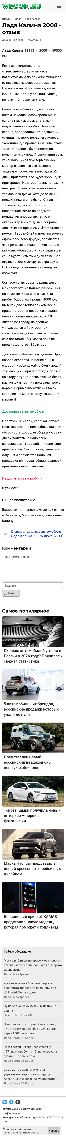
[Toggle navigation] (59, 6)
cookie (35, 1132)
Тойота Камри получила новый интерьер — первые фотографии (32, 815)
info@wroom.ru (11, 1113)
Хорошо (54, 1130)
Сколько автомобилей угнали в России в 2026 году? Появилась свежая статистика (33, 655)
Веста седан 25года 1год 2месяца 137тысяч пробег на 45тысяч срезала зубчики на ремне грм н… (30, 1051)
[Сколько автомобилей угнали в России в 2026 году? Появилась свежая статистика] (33, 631)
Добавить (10, 593)
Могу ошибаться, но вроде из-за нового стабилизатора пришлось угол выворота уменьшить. (33, 965)
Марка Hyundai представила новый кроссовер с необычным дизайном (33, 868)
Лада (18, 19)
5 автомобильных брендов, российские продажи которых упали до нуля (31, 709)
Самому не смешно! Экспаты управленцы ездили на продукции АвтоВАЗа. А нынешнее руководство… (31, 1074)
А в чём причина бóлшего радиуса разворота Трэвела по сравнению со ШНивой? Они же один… (30, 987)
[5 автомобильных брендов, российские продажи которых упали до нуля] (33, 684)
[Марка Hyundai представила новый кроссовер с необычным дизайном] (33, 844)
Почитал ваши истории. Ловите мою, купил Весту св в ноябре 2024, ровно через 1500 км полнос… (30, 1028)
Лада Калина (32, 19)
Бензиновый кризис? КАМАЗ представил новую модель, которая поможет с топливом (31, 921)
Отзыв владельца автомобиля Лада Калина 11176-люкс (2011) (37, 533)
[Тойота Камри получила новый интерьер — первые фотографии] (33, 791)
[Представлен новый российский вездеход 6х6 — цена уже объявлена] (33, 737)
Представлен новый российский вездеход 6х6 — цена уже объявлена (29, 762)
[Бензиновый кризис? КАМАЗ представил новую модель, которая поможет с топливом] (33, 897)
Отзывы (7, 19)
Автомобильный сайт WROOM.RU (22, 1109)
